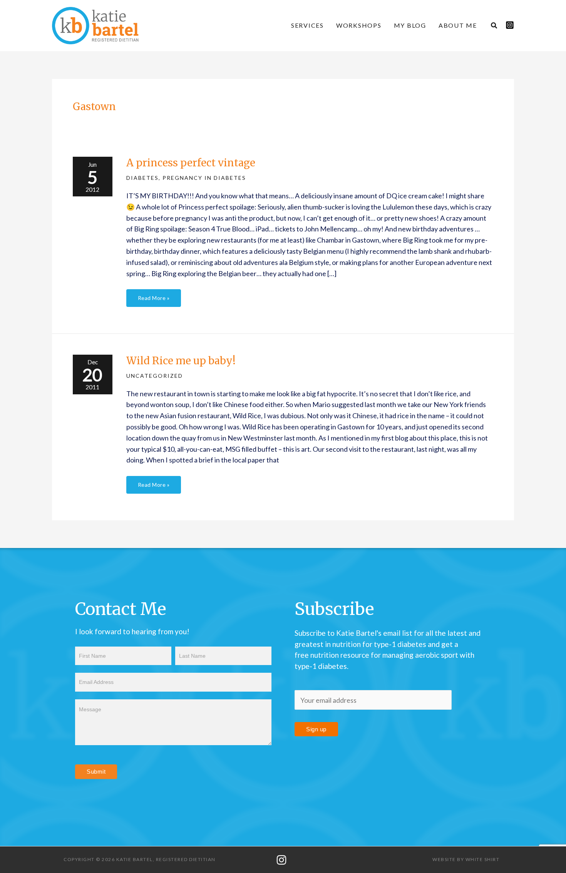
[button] (494, 26)
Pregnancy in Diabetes (204, 177)
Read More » (153, 295)
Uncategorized (154, 375)
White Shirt (483, 859)
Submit (96, 771)
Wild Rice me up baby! (181, 360)
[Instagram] (510, 25)
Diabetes (142, 177)
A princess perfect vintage (190, 162)
